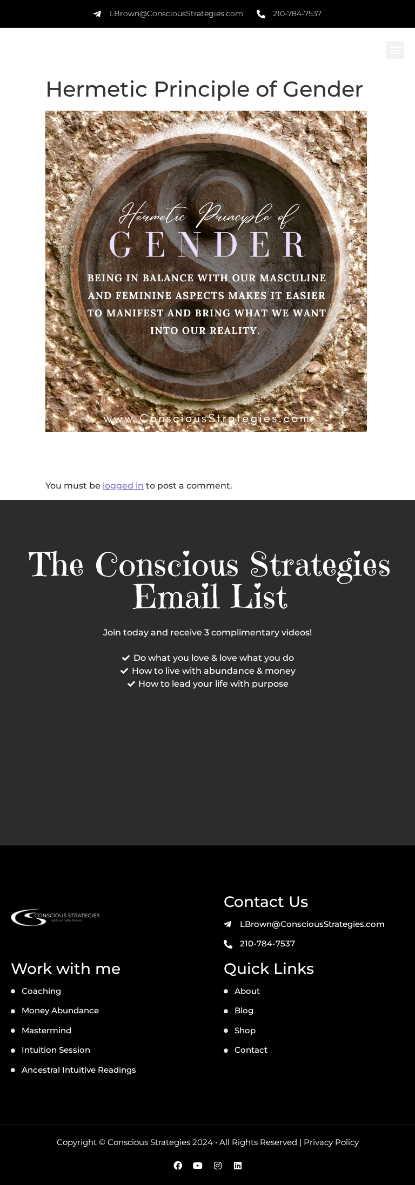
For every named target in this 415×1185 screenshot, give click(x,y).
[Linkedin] (237, 1165)
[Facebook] (177, 1165)
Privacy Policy (331, 1142)
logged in (123, 485)
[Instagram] (217, 1165)
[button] (395, 50)
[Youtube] (197, 1165)
